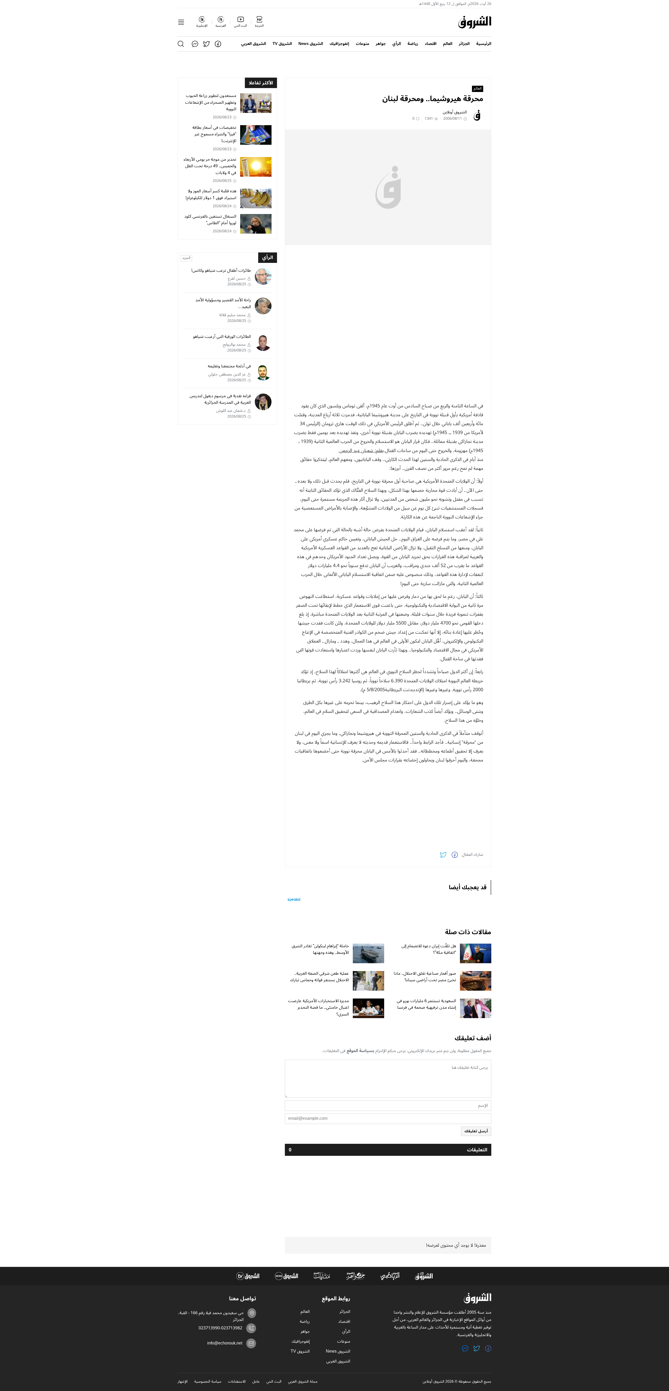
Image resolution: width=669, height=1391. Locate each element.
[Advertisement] (388, 285)
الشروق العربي (253, 44)
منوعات (362, 44)
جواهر (381, 44)
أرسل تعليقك (476, 1131)
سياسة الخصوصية (207, 1381)
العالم (447, 44)
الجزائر (464, 44)
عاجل (256, 1381)
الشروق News (310, 44)
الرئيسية (483, 44)
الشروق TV (282, 44)
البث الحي (273, 1381)
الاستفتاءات (237, 1381)
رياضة (412, 44)
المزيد (186, 258)
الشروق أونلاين (455, 112)
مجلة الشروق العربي (303, 1381)
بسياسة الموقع (360, 1050)
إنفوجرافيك (339, 44)
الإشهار (183, 1381)
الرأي (396, 44)
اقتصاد (430, 44)
